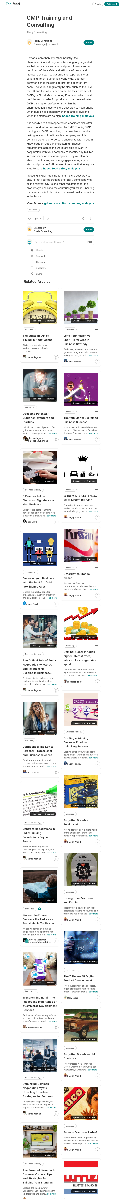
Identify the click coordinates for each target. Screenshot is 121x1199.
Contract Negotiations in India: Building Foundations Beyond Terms (39, 835)
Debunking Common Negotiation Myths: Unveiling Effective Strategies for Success (38, 1090)
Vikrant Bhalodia (34, 1027)
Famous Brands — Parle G (80, 1132)
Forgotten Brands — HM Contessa (79, 1056)
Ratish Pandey (74, 361)
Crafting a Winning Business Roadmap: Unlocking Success (76, 742)
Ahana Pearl (32, 604)
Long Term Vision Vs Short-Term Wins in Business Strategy (77, 340)
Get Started (112, 4)
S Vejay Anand (74, 517)
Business (33, 210)
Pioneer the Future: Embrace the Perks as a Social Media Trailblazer (38, 919)
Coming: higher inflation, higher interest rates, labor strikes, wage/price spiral (80, 658)
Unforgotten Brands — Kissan (78, 576)
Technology (71, 970)
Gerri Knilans (32, 772)
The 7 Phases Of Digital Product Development (79, 978)
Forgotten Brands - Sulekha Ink (76, 822)
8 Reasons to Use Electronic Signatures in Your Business (38, 500)
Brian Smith (31, 522)
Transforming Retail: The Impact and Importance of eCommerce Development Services (40, 1004)
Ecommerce (30, 991)
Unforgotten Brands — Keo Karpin (78, 900)
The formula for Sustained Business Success (81, 420)
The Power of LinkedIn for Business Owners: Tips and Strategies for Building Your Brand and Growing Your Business (40, 1177)
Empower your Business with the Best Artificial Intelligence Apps (38, 582)
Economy (70, 645)
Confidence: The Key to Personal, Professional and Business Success (38, 751)
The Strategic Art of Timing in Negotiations (37, 337)
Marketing (29, 740)
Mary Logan (73, 998)
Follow (89, 42)
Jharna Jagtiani (33, 357)
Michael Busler (74, 682)
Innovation (29, 407)
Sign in (98, 4)
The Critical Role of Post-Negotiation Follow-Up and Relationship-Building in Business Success (39, 667)
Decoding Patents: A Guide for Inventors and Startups (38, 418)
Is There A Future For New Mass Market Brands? (80, 498)
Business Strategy (74, 732)
